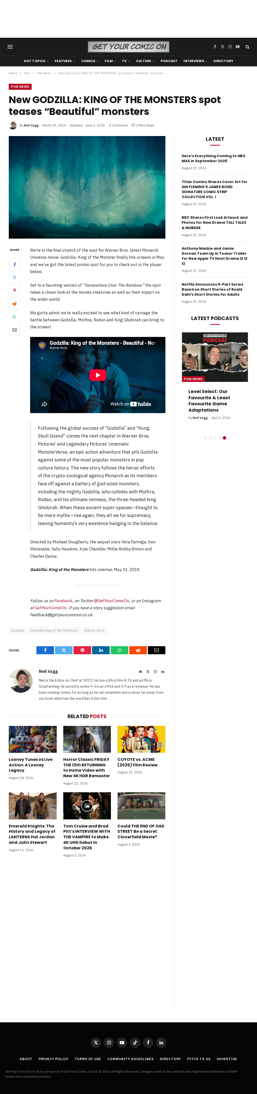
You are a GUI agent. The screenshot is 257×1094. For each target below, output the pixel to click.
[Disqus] (87, 937)
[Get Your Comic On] (128, 47)
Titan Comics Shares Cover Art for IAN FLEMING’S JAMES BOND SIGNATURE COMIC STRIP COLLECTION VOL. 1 (214, 189)
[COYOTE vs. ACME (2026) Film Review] (141, 739)
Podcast (169, 61)
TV (124, 61)
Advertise (227, 1059)
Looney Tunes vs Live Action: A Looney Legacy (30, 765)
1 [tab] (205, 438)
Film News (20, 86)
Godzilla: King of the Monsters (54, 630)
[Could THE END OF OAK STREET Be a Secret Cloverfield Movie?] (141, 805)
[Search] (247, 47)
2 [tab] (210, 438)
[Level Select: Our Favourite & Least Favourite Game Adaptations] (215, 357)
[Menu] (10, 47)
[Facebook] (14, 264)
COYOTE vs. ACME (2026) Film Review (137, 762)
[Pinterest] (14, 290)
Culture (143, 61)
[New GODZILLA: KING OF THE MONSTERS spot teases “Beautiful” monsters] (87, 187)
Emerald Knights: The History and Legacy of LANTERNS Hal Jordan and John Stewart (32, 834)
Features (63, 61)
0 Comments (118, 125)
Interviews (193, 61)
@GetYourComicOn (111, 600)
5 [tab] (224, 438)
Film (109, 61)
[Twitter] (14, 277)
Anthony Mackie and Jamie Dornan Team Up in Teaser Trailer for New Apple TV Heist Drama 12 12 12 (214, 256)
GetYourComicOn (50, 607)
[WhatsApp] (14, 316)
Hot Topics (34, 61)
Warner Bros (94, 630)
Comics (88, 61)
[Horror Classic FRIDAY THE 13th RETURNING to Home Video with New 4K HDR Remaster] (87, 739)
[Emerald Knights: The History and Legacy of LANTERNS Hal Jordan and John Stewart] (33, 805)
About (26, 1059)
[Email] (14, 329)
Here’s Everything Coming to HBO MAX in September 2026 (213, 158)
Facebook (63, 600)
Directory (223, 61)
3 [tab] (215, 438)
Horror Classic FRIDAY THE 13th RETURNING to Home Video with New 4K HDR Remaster (86, 768)
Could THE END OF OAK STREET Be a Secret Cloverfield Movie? (140, 831)
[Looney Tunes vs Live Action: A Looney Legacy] (33, 739)
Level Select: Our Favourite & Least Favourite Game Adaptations (209, 400)
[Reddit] (14, 303)
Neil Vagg (31, 125)
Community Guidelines (130, 1059)
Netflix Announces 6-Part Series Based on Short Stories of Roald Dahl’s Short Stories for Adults (212, 289)
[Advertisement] (128, 19)
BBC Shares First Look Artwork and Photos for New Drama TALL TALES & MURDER (214, 222)
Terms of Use (88, 1059)
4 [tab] (219, 438)
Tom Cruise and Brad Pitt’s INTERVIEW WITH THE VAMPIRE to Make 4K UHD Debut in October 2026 (86, 837)
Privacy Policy (54, 1059)
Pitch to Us (199, 1059)
